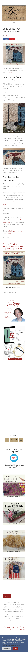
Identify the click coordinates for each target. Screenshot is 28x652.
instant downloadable (11, 211)
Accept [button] (15, 648)
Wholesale (6, 627)
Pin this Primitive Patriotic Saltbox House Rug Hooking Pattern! (13, 246)
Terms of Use (12, 629)
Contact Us (21, 629)
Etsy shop (9, 73)
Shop (7, 596)
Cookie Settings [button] (6, 648)
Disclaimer (15, 627)
